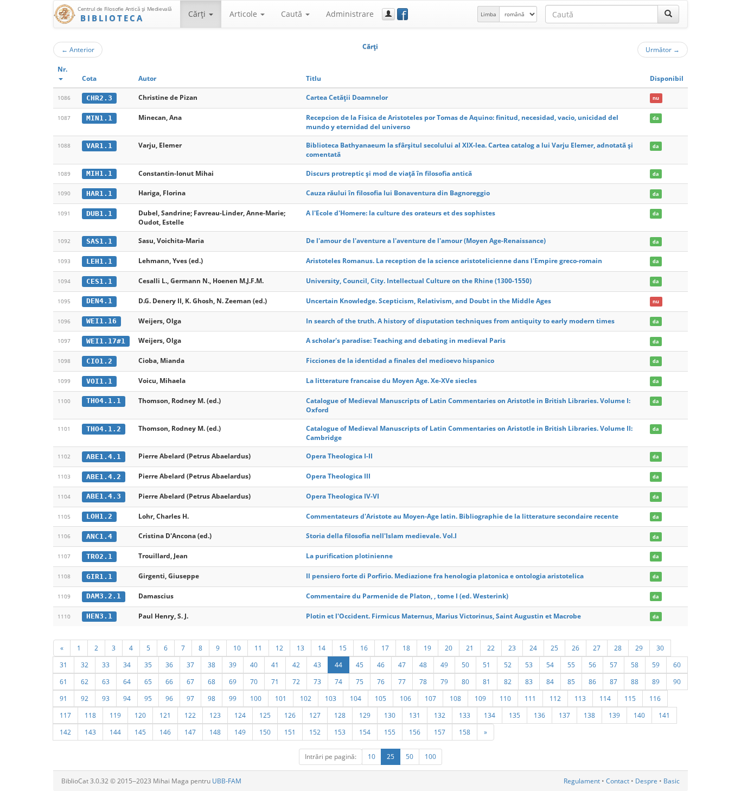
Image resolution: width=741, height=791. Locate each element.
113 (580, 698)
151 (290, 732)
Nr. (62, 69)
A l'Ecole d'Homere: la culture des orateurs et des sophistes (400, 213)
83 (529, 681)
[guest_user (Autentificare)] (388, 14)
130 (389, 715)
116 (655, 698)
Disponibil (666, 78)
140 (639, 715)
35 (148, 664)
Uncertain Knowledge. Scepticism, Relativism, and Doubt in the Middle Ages (428, 300)
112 (555, 698)
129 (364, 715)
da (656, 118)
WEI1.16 (101, 321)
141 (664, 715)
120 (140, 715)
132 (439, 715)
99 (233, 698)
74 (338, 681)
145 (140, 732)
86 (592, 681)
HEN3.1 (99, 616)
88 (634, 681)
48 (423, 664)
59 (656, 664)
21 (470, 647)
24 (533, 647)
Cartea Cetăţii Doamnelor (347, 97)
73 (317, 681)
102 (305, 698)
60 (677, 664)
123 (215, 715)
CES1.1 (99, 281)
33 (106, 664)
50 (465, 664)
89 (656, 681)
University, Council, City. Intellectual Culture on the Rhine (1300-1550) (419, 280)
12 (279, 647)
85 (571, 681)
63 (106, 681)
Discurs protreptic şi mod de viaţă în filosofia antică (389, 173)
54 (550, 664)
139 (614, 715)
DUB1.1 (99, 213)
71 (275, 681)
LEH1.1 (99, 261)
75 (359, 681)
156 (414, 732)
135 (514, 715)
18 (406, 647)
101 (280, 698)
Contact (617, 781)
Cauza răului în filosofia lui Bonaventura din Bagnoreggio (398, 192)
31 (63, 664)
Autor (147, 78)
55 (571, 664)
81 (486, 681)
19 (427, 647)
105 (380, 698)
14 (321, 647)
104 (355, 698)
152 (315, 732)
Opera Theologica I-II (339, 456)
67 (190, 681)
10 (237, 647)
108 (455, 698)
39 (233, 664)
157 (439, 732)
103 (330, 698)
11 (258, 647)
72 (296, 681)
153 (340, 732)
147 (190, 732)
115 (630, 698)
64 (127, 681)
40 (254, 664)
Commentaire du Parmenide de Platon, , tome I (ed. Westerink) (407, 596)
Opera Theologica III (338, 476)
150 (265, 732)
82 (508, 681)
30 (660, 647)
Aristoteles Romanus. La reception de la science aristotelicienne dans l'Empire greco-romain (454, 260)
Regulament (582, 781)
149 (240, 732)
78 (423, 681)
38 (211, 664)
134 (489, 715)
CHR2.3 (99, 98)
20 (448, 647)
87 (613, 681)
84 (550, 681)
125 (265, 715)
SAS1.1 (99, 241)
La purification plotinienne (349, 555)
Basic (671, 781)
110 (505, 698)
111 (530, 698)
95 (148, 698)
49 (444, 664)
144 (115, 732)
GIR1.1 (99, 576)
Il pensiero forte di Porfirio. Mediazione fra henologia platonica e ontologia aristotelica (445, 576)
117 (65, 715)
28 (618, 647)
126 (290, 715)
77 (402, 681)
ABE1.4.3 (103, 496)
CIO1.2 (99, 361)
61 (63, 681)
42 (296, 664)
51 (486, 664)
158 (464, 732)
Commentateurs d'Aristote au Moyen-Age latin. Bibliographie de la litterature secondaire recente (462, 516)
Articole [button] (244, 14)
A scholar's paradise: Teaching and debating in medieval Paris (406, 340)
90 (677, 681)
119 (115, 715)
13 (300, 647)
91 (63, 698)
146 (165, 732)
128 (340, 715)
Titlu (313, 78)
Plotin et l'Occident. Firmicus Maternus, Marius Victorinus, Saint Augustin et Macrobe (443, 616)
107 (430, 698)
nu (656, 97)
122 (190, 715)
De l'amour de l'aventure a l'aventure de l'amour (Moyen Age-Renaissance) (426, 240)
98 (211, 698)
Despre (646, 781)
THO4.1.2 (103, 429)
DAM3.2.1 (103, 596)
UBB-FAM (226, 781)
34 (127, 664)
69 (233, 681)
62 (84, 681)
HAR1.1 (99, 193)
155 (389, 732)
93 (106, 698)
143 (90, 732)
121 (165, 715)
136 (539, 715)
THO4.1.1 (103, 401)
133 (464, 715)
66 (169, 681)
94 (127, 698)
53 (529, 664)
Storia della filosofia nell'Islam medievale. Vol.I (381, 535)
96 (169, 698)
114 (605, 698)
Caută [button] (292, 14)
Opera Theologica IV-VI (342, 496)
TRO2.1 (99, 556)
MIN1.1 (99, 118)
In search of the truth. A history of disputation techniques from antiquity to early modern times (460, 321)
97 (190, 698)
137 (564, 715)
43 (317, 664)
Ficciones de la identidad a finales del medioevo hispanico (400, 360)
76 (381, 681)
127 (315, 715)
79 (444, 681)
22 (491, 647)
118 (90, 715)
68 (211, 681)
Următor (663, 49)
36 (169, 664)
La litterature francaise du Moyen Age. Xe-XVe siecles (391, 380)
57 (613, 664)
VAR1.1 (99, 146)
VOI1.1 (99, 381)
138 (589, 715)
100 (255, 698)
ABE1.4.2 (103, 477)
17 (385, 647)
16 (364, 647)
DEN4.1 (99, 301)
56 (592, 664)
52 (508, 664)
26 (575, 647)
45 (359, 664)
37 (190, 664)
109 (480, 698)
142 (65, 732)
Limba (488, 14)
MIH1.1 (99, 173)
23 (512, 647)
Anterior (77, 49)
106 (405, 698)
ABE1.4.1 (103, 456)
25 (554, 647)
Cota (89, 78)
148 (215, 732)
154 (364, 732)
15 (343, 647)
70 (254, 681)
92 (84, 698)
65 (148, 681)
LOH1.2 (99, 516)
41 (275, 664)
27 (597, 647)
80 (465, 681)
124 (240, 715)
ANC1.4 (99, 536)
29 (639, 647)
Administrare (350, 14)
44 (338, 664)
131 (414, 715)
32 (84, 664)
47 (402, 664)
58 (634, 664)
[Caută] (668, 14)
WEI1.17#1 (105, 341)
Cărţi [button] (198, 14)
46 (381, 664)
